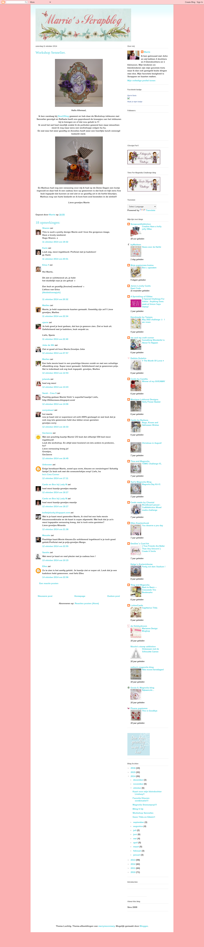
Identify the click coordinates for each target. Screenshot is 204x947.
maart (136, 846)
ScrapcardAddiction (141, 224)
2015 (133, 772)
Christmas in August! (152, 443)
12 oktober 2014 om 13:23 (55, 387)
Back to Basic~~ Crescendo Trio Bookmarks (149, 590)
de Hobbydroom (139, 626)
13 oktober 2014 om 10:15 (55, 560)
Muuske (46, 535)
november (138, 784)
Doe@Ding (63, 116)
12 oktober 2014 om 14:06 (55, 404)
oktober (137, 788)
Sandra (45, 552)
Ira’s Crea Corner (50, 474)
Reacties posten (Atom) (87, 603)
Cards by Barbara (139, 420)
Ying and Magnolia (140, 585)
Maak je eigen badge (134, 102)
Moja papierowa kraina (142, 265)
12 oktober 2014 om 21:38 (55, 529)
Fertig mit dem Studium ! (153, 567)
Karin (45, 248)
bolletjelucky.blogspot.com (56, 512)
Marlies (46, 305)
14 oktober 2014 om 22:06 (55, 577)
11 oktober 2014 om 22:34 (55, 316)
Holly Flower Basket (151, 402)
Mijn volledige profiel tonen (141, 80)
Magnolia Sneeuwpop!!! (145, 804)
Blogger (144, 926)
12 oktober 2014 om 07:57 (55, 353)
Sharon (46, 228)
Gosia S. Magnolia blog (142, 687)
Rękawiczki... (148, 690)
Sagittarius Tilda (149, 608)
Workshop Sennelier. (143, 813)
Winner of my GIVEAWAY (153, 381)
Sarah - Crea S (49, 393)
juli (135, 830)
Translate (150, 210)
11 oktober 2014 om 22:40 (55, 339)
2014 (133, 776)
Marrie (147, 52)
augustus (138, 826)
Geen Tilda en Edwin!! (144, 817)
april (135, 842)
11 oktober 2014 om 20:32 (55, 299)
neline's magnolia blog (142, 667)
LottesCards (137, 605)
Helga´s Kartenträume (142, 564)
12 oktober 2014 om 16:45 (55, 458)
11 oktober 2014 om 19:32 (55, 242)
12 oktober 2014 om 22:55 (55, 546)
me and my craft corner (142, 337)
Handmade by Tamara (141, 317)
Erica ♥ (45, 265)
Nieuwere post (45, 596)
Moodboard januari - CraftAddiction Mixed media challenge (151, 507)
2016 (133, 768)
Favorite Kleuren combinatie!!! (141, 799)
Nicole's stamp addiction (143, 646)
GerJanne (47, 433)
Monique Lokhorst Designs (144, 399)
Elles (44, 566)
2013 (133, 860)
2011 (133, 868)
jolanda (46, 379)
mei (135, 838)
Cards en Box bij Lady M (54, 484)
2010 (133, 872)
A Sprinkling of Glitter (141, 296)
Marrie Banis (131, 95)
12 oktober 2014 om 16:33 (55, 427)
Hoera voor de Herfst (151, 247)
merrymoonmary (106, 926)
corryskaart (48, 410)
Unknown (47, 464)
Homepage (79, 596)
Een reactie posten (48, 583)
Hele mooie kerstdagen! (153, 669)
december (138, 780)
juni (135, 834)
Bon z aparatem (149, 268)
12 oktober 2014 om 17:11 (55, 478)
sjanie (45, 322)
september (139, 822)
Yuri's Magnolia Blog (141, 482)
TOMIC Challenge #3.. (152, 464)
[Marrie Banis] (128, 98)
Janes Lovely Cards (141, 286)
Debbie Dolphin (138, 358)
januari (137, 855)
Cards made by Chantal (142, 502)
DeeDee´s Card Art (140, 543)
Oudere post (113, 596)
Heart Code (136, 288)
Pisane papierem (139, 708)
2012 (133, 864)
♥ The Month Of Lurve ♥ (153, 361)
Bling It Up (138, 809)
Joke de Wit (48, 345)
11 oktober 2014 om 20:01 (55, 259)
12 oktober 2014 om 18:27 (55, 492)
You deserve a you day (152, 525)
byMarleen (136, 244)
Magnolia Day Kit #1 (151, 484)
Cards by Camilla (139, 379)
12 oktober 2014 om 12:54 (55, 373)
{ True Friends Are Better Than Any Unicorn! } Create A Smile (153, 548)
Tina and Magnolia (140, 461)
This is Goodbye (149, 711)
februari (137, 851)
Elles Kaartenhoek (140, 523)
